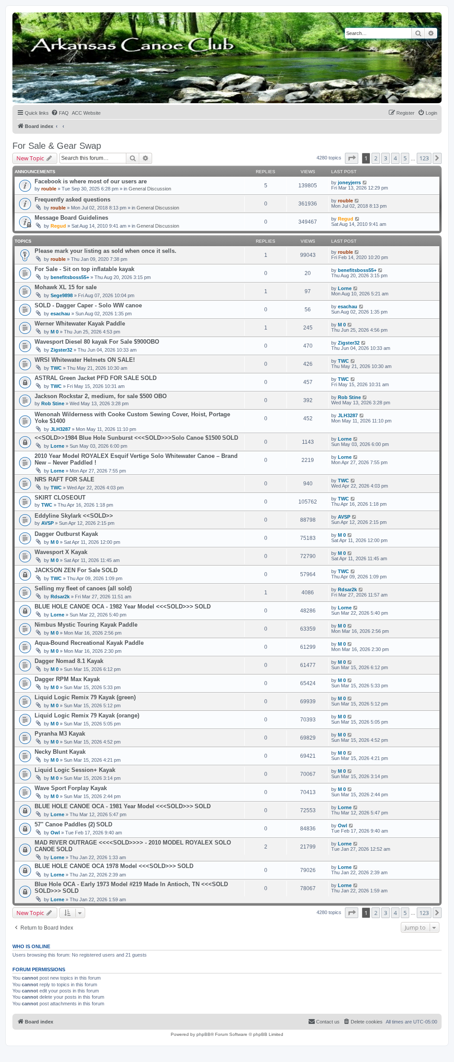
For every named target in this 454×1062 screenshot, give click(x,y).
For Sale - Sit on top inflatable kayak (84, 269)
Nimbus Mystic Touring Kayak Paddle (86, 624)
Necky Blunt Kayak (60, 751)
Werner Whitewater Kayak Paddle (80, 323)
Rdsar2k (60, 596)
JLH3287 (60, 429)
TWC (56, 368)
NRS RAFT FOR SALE (64, 479)
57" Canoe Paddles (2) (65, 824)
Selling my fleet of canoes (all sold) (83, 588)
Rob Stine (52, 403)
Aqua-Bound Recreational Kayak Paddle (89, 643)
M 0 (55, 331)
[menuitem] (60, 113)
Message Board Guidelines (71, 217)
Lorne (345, 288)
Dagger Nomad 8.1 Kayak (69, 661)
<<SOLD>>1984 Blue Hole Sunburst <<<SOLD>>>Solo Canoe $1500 (128, 437)
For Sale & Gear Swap (56, 146)
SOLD (149, 378)
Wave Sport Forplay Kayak (71, 788)
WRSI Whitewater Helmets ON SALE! (85, 360)
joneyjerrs (349, 182)
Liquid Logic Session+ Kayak (75, 770)
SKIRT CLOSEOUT (60, 497)
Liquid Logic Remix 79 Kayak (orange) (87, 715)
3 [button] (385, 158)
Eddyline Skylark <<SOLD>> (74, 515)
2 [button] (375, 158)
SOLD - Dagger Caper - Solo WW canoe (88, 305)
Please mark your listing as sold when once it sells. (105, 251)
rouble (48, 188)
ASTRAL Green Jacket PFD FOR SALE (87, 378)
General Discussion (150, 188)
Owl (55, 832)
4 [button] (395, 158)
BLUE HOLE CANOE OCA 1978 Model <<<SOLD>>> (105, 866)
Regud (58, 226)
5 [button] (405, 158)
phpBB (203, 1034)
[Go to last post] (365, 182)
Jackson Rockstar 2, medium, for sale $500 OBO (101, 396)
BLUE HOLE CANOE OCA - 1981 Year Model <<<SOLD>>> (114, 806)
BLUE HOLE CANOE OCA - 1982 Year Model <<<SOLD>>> (114, 606)
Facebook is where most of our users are (91, 181)
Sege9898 (62, 295)
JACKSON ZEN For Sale (67, 570)
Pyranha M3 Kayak (60, 733)
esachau (60, 313)
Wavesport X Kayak (61, 552)
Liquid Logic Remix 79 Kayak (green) (85, 697)
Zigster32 (61, 350)
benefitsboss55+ (70, 277)
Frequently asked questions (72, 199)
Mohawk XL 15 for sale (66, 287)
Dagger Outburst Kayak (66, 534)
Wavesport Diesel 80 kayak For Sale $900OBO (97, 341)
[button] (351, 158)
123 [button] (424, 158)
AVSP (47, 523)
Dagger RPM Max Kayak (67, 679)
